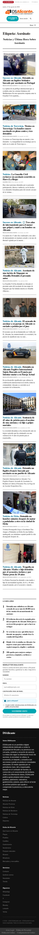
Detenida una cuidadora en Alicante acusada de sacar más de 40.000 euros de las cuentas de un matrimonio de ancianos (20, 610)
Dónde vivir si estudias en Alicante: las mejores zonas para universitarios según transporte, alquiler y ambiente (20, 644)
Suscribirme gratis (19, 711)
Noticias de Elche (9, 807)
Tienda (5, 881)
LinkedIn (6, 908)
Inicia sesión (24, 18)
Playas (5, 834)
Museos (5, 854)
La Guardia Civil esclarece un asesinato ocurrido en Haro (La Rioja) (19, 176)
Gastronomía (7, 844)
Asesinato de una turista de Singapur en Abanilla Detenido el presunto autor (18, 274)
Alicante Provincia (9, 804)
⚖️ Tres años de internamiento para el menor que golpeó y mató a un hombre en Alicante (19, 226)
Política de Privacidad (23, 930)
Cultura (5, 817)
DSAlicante (9, 732)
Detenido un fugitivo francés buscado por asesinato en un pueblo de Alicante (19, 470)
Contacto (6, 871)
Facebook (6, 895)
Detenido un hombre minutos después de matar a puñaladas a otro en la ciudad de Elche (19, 519)
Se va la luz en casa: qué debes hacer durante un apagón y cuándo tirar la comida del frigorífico (20, 634)
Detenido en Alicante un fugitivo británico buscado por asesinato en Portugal (19, 80)
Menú (31, 25)
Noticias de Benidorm (10, 811)
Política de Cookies (8, 932)
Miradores (6, 858)
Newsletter (6, 878)
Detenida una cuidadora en (22, 2)
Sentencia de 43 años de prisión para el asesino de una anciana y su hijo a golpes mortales (18, 421)
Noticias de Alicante (9, 800)
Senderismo (7, 848)
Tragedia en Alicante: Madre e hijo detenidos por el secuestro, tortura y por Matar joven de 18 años (18, 570)
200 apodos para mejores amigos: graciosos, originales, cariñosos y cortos (19, 654)
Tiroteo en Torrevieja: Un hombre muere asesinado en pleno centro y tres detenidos (18, 129)
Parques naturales (9, 851)
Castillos (5, 841)
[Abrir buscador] (31, 19)
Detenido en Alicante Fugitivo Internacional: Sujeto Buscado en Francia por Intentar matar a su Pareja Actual (19, 370)
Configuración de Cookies (26, 932)
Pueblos (5, 838)
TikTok (5, 912)
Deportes (6, 821)
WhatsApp (6, 892)
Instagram (6, 902)
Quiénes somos (8, 875)
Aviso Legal (10, 930)
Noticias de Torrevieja (10, 814)
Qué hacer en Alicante (10, 831)
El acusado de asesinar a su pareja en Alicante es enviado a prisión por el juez (19, 323)
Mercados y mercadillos (11, 861)
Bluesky (5, 905)
